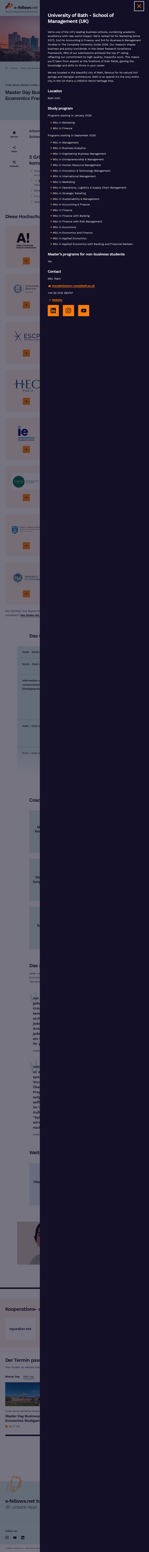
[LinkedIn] (53, 310)
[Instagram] (68, 310)
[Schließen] (139, 6)
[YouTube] (83, 310)
